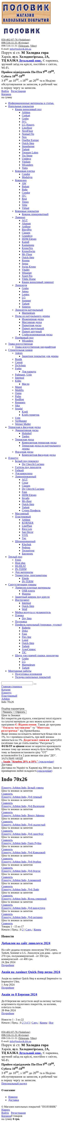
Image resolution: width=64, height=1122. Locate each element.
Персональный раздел (14, 1083)
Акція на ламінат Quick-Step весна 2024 (30, 972)
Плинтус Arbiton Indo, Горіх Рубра (21, 843)
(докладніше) (44, 770)
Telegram (24, 45)
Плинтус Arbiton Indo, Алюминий (21, 880)
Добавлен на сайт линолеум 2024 (25, 943)
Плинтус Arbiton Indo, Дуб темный (21, 796)
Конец (37, 929)
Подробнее (7, 965)
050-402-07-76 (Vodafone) (15, 39)
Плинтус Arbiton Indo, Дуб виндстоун (23, 908)
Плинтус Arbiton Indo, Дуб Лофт (20, 889)
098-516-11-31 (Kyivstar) (15, 42)
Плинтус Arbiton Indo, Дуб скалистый (23, 824)
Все (51, 1022)
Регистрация (18, 91)
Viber (33, 45)
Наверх (5, 1109)
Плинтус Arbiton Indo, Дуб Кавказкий (23, 852)
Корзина (6, 94)
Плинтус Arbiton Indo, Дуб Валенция (22, 806)
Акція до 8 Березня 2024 (19, 994)
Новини (13, 1096)
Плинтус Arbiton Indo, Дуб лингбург (22, 833)
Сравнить (7, 793)
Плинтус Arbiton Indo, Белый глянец (22, 787)
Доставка (13, 1100)
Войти (5, 91)
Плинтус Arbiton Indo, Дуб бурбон (21, 861)
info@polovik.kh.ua (20, 48)
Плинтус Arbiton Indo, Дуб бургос (21, 870)
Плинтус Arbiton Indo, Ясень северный (24, 898)
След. (28, 929)
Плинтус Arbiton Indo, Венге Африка (22, 815)
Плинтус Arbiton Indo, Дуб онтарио (21, 917)
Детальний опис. (30, 60)
